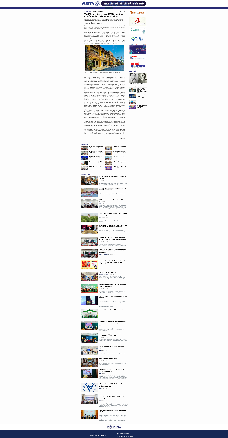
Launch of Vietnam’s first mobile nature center (111, 310)
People (100, 217)
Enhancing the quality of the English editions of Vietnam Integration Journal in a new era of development (112, 262)
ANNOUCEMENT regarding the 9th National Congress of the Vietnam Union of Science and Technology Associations (111, 385)
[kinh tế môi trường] (137, 64)
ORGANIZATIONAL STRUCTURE (98, 7)
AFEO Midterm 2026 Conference (119, 146)
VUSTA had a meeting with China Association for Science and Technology (95, 167)
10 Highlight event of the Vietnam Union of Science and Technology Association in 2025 (141, 96)
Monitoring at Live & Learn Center (108, 358)
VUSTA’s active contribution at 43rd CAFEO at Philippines (142, 106)
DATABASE (123, 7)
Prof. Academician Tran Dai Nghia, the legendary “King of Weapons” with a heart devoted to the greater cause (137, 85)
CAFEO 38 (90, 7)
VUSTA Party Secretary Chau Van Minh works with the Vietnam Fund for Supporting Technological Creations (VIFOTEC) (112, 397)
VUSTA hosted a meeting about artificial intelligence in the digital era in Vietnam (96, 152)
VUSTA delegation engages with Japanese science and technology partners (119, 162)
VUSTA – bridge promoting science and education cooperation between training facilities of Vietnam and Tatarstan (112, 251)
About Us (85, 7)
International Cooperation (98, 11)
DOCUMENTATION (117, 7)
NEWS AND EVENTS (108, 7)
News (100, 180)
